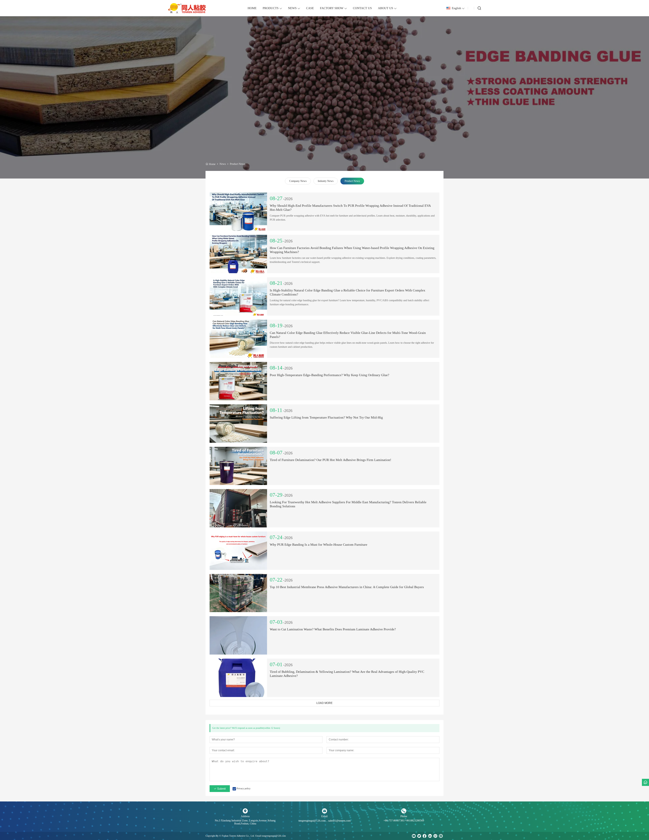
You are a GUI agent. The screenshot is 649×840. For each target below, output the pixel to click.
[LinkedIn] (430, 836)
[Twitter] (419, 836)
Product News (352, 181)
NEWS (292, 8)
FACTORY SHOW (331, 8)
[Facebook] (425, 836)
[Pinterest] (435, 836)
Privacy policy (243, 788)
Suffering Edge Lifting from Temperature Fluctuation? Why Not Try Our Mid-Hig (326, 417)
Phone (403, 816)
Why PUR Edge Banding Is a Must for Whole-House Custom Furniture (318, 544)
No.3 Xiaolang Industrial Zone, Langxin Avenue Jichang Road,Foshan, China (245, 822)
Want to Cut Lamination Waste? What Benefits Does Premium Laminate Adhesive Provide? (333, 629)
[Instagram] (441, 836)
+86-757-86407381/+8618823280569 (403, 820)
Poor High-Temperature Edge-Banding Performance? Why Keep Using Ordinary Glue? (329, 375)
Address (245, 816)
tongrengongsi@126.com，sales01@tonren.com (324, 820)
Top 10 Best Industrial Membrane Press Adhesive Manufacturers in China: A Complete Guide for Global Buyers (347, 587)
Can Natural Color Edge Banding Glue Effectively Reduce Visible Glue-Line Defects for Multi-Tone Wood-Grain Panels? (348, 335)
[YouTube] (414, 836)
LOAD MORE (324, 703)
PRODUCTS (271, 8)
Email (324, 816)
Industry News (325, 181)
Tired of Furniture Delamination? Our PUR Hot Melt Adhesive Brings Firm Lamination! (330, 460)
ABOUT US (385, 8)
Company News (298, 181)
